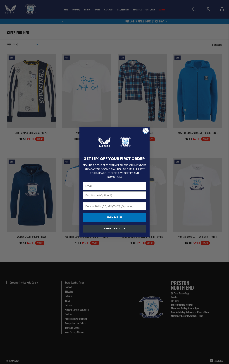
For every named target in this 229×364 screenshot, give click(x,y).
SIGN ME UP (115, 217)
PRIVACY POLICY (114, 228)
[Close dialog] (145, 130)
